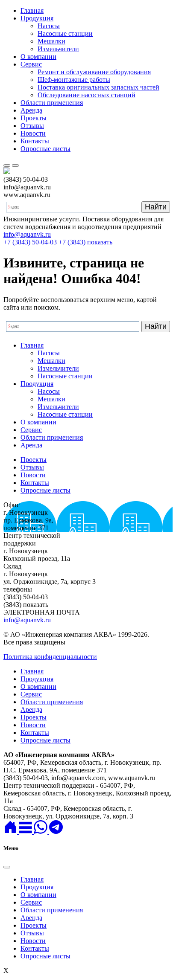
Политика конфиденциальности (50, 656)
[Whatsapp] (41, 831)
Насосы (49, 25)
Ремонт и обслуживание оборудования (94, 71)
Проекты (34, 118)
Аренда (31, 110)
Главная (32, 10)
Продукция (37, 18)
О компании (38, 56)
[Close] (6, 867)
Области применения (52, 102)
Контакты (35, 141)
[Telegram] (56, 831)
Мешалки (51, 41)
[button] (26, 831)
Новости (33, 133)
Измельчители (58, 48)
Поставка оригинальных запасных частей (98, 87)
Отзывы (32, 125)
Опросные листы (45, 148)
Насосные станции (65, 33)
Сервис (31, 64)
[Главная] (11, 831)
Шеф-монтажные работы (74, 79)
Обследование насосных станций (86, 95)
